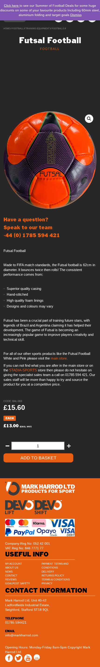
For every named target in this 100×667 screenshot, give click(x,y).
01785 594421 (16, 622)
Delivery (48, 571)
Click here (12, 5)
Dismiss (76, 15)
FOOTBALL (17, 28)
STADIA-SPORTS (22, 370)
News (9, 571)
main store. (59, 358)
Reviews (11, 579)
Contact (11, 575)
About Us (11, 567)
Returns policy (53, 575)
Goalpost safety (17, 583)
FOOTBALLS (58, 28)
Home (6, 28)
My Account (13, 563)
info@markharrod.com (21, 635)
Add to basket (38, 457)
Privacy (47, 583)
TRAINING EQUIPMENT (37, 28)
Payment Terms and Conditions (55, 565)
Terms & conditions (56, 579)
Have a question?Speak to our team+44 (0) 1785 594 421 (31, 227)
